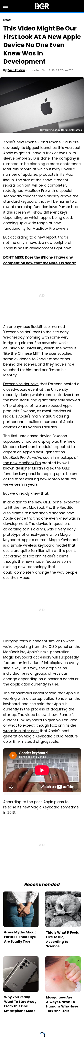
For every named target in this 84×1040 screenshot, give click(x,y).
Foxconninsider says (21, 384)
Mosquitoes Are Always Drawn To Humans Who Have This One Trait (62, 1004)
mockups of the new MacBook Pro (40, 460)
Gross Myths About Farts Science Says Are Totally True (20, 937)
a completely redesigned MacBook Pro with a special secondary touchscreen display (37, 191)
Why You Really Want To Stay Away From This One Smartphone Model (20, 1004)
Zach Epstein (16, 70)
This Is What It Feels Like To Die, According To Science (62, 939)
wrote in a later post (21, 731)
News (7, 19)
